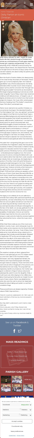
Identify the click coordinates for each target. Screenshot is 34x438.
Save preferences (17, 431)
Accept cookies (17, 421)
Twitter (17, 325)
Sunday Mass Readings (17, 356)
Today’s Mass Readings (17, 352)
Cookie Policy (12, 435)
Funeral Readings (17, 360)
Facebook (21, 322)
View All (28, 379)
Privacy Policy (20, 435)
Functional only (17, 426)
